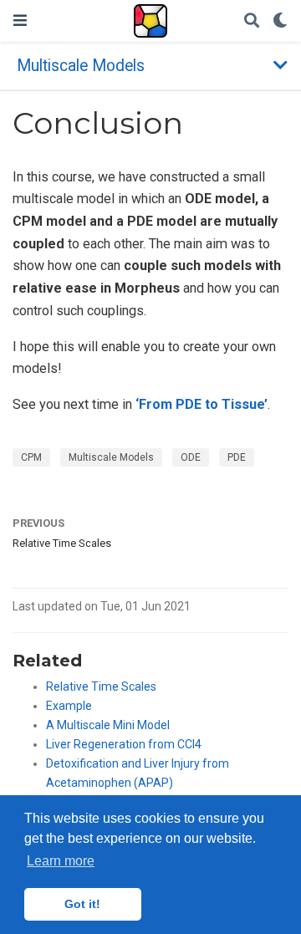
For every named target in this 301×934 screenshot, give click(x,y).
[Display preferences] (280, 21)
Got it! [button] (82, 904)
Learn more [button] (60, 861)
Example (69, 705)
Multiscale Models (111, 457)
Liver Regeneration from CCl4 (124, 744)
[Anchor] (90, 659)
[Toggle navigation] (20, 20)
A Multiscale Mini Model (108, 725)
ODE (191, 457)
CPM (31, 457)
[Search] (251, 21)
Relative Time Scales (62, 543)
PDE (236, 457)
